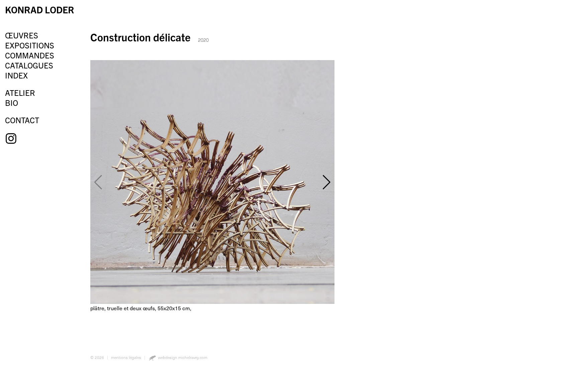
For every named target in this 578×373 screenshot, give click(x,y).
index (16, 75)
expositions (29, 45)
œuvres (21, 35)
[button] (326, 182)
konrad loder (39, 9)
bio (11, 103)
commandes (29, 55)
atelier (20, 92)
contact (22, 120)
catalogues (29, 65)
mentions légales (126, 357)
